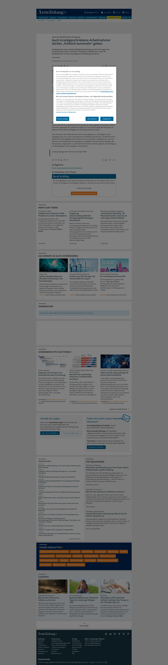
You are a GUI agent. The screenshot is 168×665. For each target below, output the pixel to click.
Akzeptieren (107, 119)
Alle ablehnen (92, 119)
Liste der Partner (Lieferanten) (66, 112)
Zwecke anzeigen (62, 119)
